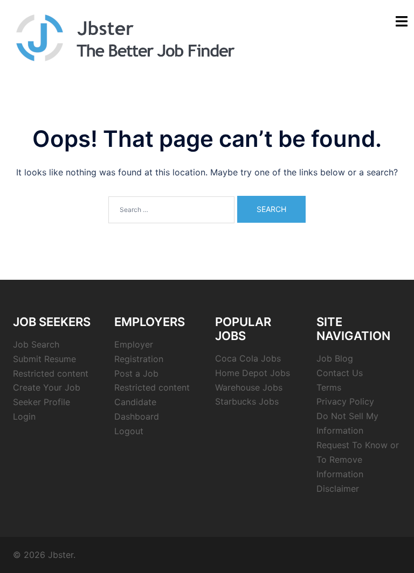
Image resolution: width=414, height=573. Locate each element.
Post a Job (136, 373)
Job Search (36, 344)
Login (24, 416)
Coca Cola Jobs (248, 358)
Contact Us (339, 372)
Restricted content (50, 373)
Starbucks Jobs (247, 401)
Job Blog (334, 358)
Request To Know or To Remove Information (357, 459)
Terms (328, 387)
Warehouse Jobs (248, 387)
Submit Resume (44, 358)
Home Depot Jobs (252, 372)
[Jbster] (125, 36)
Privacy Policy (345, 401)
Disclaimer (337, 488)
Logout (128, 431)
